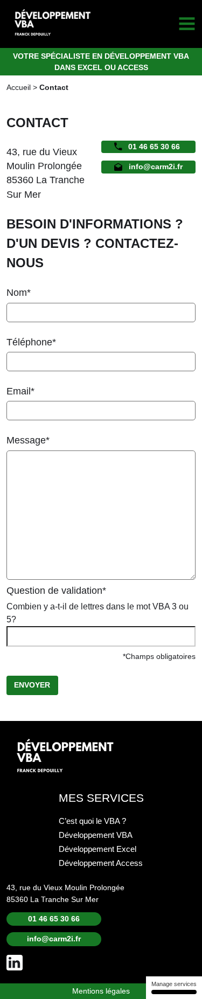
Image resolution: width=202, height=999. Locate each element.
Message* (28, 440)
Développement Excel (97, 849)
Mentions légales (101, 991)
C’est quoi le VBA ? (92, 821)
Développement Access (101, 863)
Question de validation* (56, 590)
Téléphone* (31, 342)
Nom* (18, 292)
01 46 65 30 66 (154, 146)
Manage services (174, 984)
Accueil (18, 87)
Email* (20, 391)
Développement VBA (96, 835)
